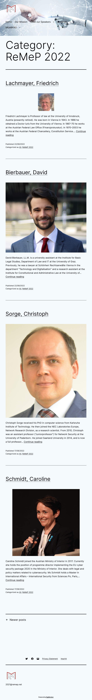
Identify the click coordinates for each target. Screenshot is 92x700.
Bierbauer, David (26, 172)
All (20, 147)
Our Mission (21, 22)
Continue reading (15, 276)
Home (9, 22)
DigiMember (50, 697)
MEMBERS (11, 27)
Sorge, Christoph (27, 313)
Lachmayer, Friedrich (32, 83)
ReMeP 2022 (27, 147)
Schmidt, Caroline (28, 479)
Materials (62, 22)
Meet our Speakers (40, 22)
